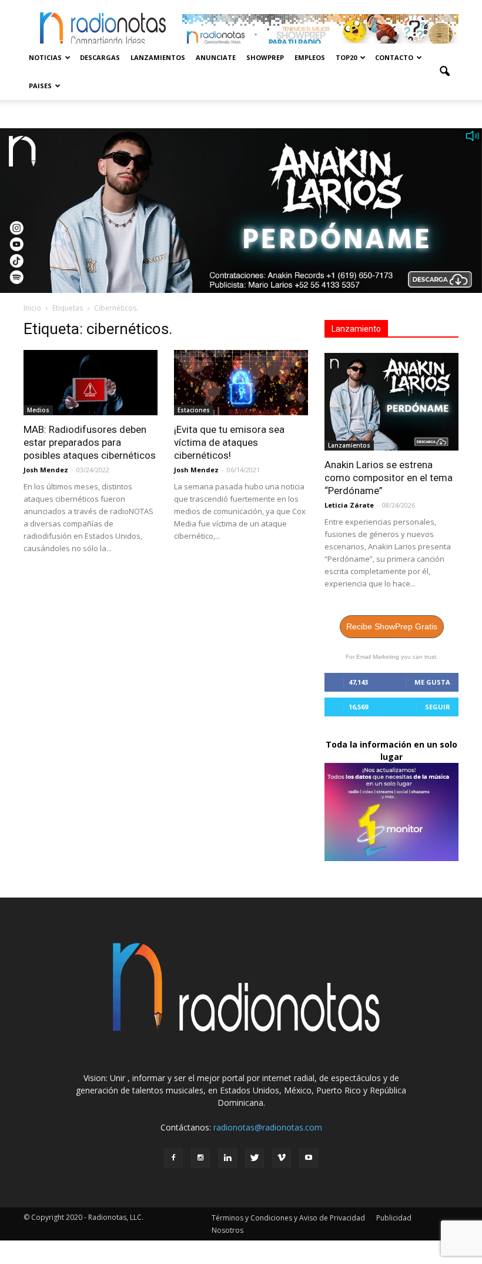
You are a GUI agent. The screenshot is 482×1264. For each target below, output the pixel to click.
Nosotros (227, 1230)
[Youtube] (308, 1158)
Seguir (437, 706)
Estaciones (194, 410)
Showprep (265, 57)
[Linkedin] (227, 1158)
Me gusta (432, 682)
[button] (444, 72)
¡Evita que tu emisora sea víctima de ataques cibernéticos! (229, 442)
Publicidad (393, 1218)
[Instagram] (200, 1158)
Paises (40, 85)
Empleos (309, 57)
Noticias (45, 57)
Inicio (32, 308)
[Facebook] (173, 1158)
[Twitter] (254, 1158)
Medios (38, 410)
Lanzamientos (157, 57)
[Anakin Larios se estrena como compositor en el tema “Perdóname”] (391, 402)
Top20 (346, 57)
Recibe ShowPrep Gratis (391, 626)
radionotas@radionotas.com (267, 1127)
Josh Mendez (46, 469)
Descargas (100, 57)
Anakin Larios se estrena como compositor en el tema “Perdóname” (388, 477)
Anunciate (216, 57)
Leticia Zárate (349, 505)
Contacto (394, 57)
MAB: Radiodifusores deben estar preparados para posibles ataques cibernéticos (90, 442)
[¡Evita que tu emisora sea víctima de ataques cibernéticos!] (241, 383)
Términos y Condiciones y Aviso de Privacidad (288, 1218)
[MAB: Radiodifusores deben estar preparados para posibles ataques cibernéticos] (91, 383)
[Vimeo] (281, 1158)
